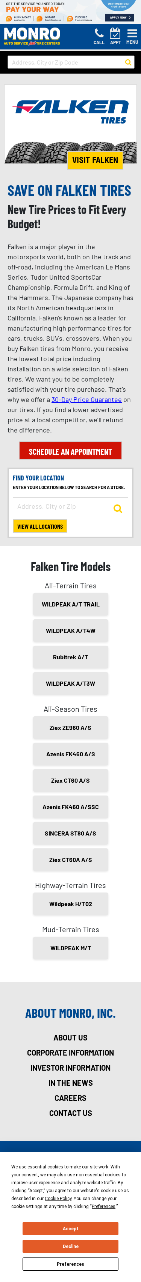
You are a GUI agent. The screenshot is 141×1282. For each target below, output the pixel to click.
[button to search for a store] (128, 62)
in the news (71, 1082)
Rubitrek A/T (70, 656)
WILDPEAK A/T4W (71, 630)
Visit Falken (95, 160)
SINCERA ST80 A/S (70, 833)
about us (70, 1037)
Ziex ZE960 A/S (70, 727)
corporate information (70, 1052)
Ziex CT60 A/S (70, 780)
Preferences (70, 1264)
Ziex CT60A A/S (70, 859)
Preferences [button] (103, 1206)
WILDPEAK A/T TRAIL (71, 604)
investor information (70, 1067)
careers (70, 1097)
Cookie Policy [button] (58, 1198)
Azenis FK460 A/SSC (70, 806)
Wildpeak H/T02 (70, 903)
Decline (71, 1246)
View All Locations (40, 526)
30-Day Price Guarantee (87, 399)
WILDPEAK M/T (70, 947)
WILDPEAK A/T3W (70, 683)
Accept (71, 1228)
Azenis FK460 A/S (70, 753)
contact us (70, 1112)
